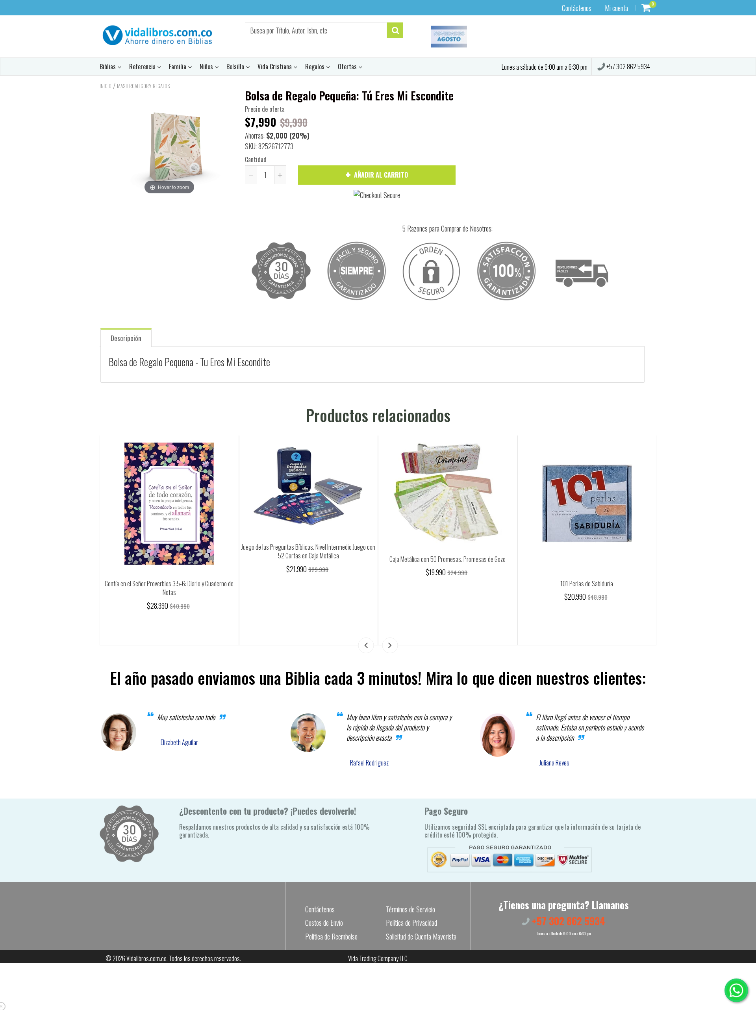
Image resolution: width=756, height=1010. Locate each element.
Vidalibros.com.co (146, 958)
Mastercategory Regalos (143, 86)
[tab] (126, 337)
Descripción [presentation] (126, 338)
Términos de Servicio (410, 909)
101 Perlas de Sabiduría (586, 583)
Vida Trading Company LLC (378, 958)
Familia (178, 66)
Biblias (108, 66)
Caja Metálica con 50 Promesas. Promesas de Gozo (447, 559)
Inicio (105, 86)
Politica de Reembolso (331, 936)
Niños (207, 66)
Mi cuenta (616, 8)
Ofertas (348, 66)
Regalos (315, 66)
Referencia (143, 66)
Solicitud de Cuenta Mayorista (421, 936)
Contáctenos (576, 8)
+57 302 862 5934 (627, 66)
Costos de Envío (324, 922)
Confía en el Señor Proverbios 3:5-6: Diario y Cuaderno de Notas (169, 588)
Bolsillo (236, 66)
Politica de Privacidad (411, 922)
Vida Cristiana (275, 66)
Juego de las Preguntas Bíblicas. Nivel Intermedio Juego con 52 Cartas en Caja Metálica (308, 551)
